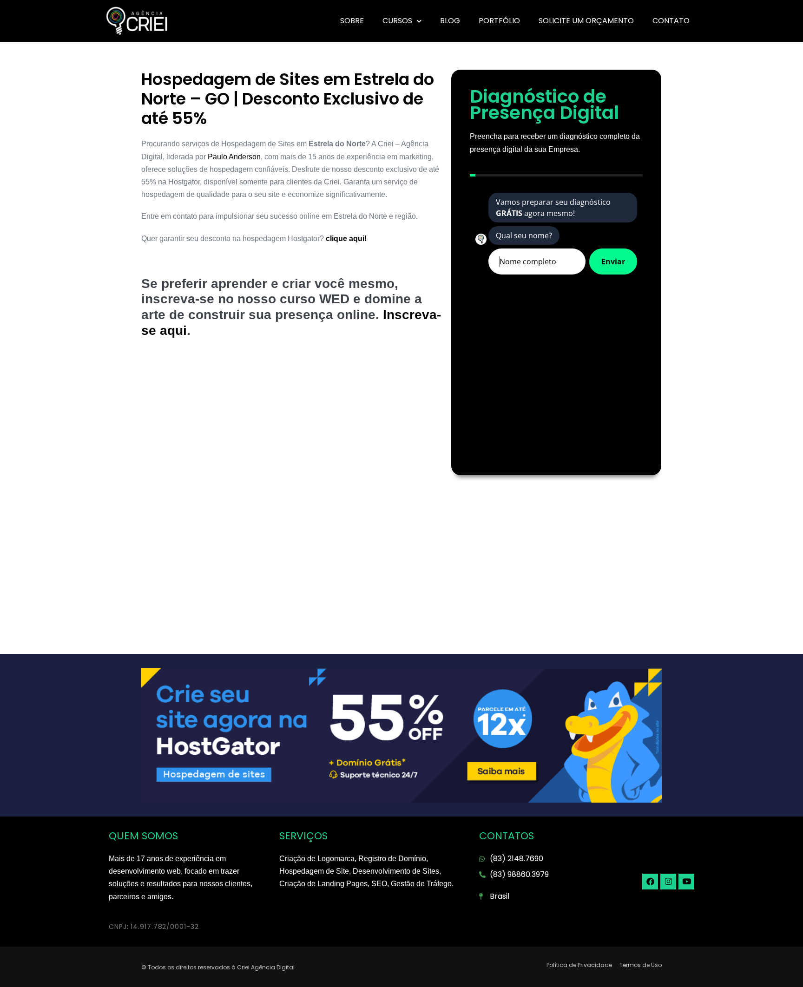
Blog (450, 20)
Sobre (352, 20)
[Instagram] (668, 881)
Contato (671, 20)
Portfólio (499, 20)
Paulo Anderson (234, 157)
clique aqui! (345, 238)
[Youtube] (686, 881)
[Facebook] (650, 881)
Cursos (397, 20)
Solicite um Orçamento (586, 20)
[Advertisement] (291, 422)
